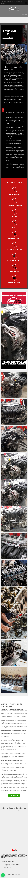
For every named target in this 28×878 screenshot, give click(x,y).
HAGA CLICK (13, 1)
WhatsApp (18, 864)
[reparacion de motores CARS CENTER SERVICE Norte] (14, 331)
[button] (3, 875)
